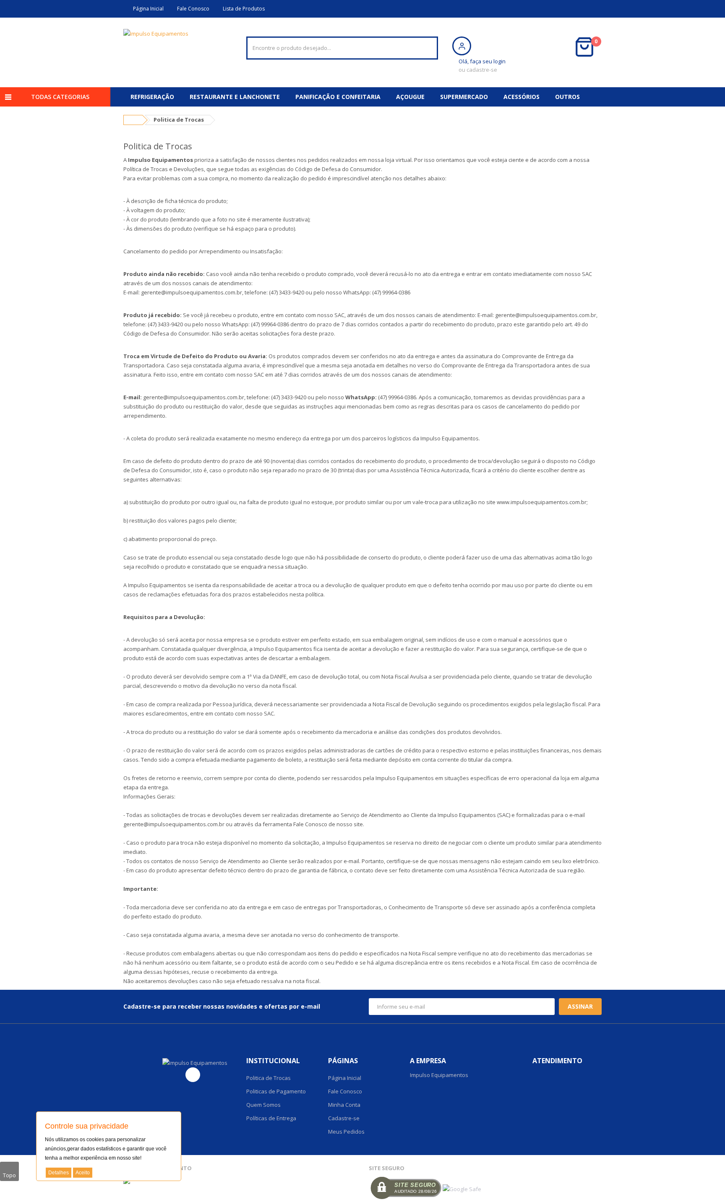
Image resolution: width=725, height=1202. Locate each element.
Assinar (580, 1006)
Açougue (410, 97)
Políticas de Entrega (271, 1118)
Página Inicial (147, 8)
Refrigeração (152, 97)
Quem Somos (263, 1104)
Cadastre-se (344, 1118)
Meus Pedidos (346, 1131)
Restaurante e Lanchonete (235, 97)
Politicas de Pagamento (276, 1091)
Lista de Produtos (242, 8)
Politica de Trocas (268, 1078)
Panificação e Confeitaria (338, 97)
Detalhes (58, 1173)
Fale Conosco (192, 8)
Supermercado (464, 97)
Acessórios (521, 97)
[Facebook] (192, 1074)
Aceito (83, 1173)
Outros (567, 97)
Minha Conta (344, 1104)
